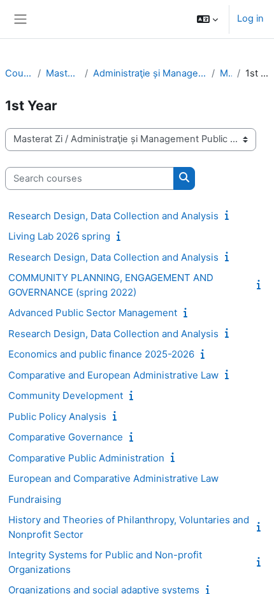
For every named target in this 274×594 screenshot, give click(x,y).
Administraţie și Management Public (149, 73)
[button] (207, 19)
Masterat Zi (63, 73)
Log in (250, 18)
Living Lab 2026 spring (59, 236)
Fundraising (34, 499)
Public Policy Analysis (57, 416)
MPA (226, 73)
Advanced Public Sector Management (92, 313)
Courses (18, 73)
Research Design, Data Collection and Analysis (113, 216)
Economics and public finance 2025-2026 (101, 354)
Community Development (65, 395)
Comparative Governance (65, 437)
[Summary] (229, 215)
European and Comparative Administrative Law (113, 478)
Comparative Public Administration (86, 458)
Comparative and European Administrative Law (113, 375)
